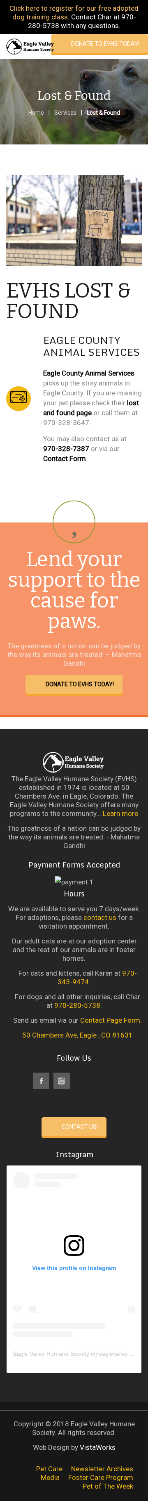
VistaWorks (98, 1447)
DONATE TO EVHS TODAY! (105, 43)
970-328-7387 (66, 448)
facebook (41, 1081)
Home (36, 112)
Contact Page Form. (111, 1020)
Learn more (120, 813)
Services (65, 112)
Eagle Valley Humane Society (51, 1353)
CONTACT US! (80, 1126)
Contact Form (64, 458)
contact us (99, 917)
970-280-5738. (78, 1005)
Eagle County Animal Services (88, 373)
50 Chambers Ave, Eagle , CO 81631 (77, 1035)
